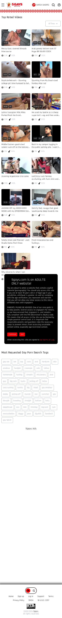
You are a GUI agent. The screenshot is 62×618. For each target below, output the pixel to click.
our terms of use (47, 339)
